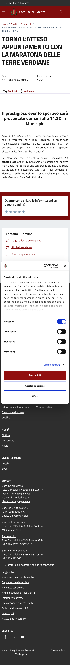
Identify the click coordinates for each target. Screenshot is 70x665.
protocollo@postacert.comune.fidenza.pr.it (30, 565)
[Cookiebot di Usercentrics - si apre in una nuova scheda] (44, 266)
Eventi (5, 469)
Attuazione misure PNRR (16, 618)
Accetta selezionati (35, 386)
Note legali (8, 613)
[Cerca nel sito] (61, 12)
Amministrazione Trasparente (18, 593)
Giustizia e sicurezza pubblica (13, 414)
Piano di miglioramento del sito (19, 650)
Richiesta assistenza (13, 587)
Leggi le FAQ (9, 572)
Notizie (6, 435)
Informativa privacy (12, 598)
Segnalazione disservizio (15, 582)
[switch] (61, 331)
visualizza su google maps (16, 493)
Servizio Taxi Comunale (14, 550)
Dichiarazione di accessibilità (18, 603)
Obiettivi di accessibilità (15, 608)
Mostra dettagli (52, 365)
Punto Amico (9, 536)
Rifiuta (35, 396)
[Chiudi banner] (65, 266)
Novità (14, 24)
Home (5, 24)
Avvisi (5, 446)
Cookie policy (57, 650)
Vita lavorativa (44, 407)
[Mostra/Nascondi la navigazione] (4, 12)
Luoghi (5, 463)
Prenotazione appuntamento (18, 577)
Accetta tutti (35, 375)
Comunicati (26, 24)
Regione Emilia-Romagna (17, 3)
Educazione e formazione (15, 407)
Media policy (22, 654)
